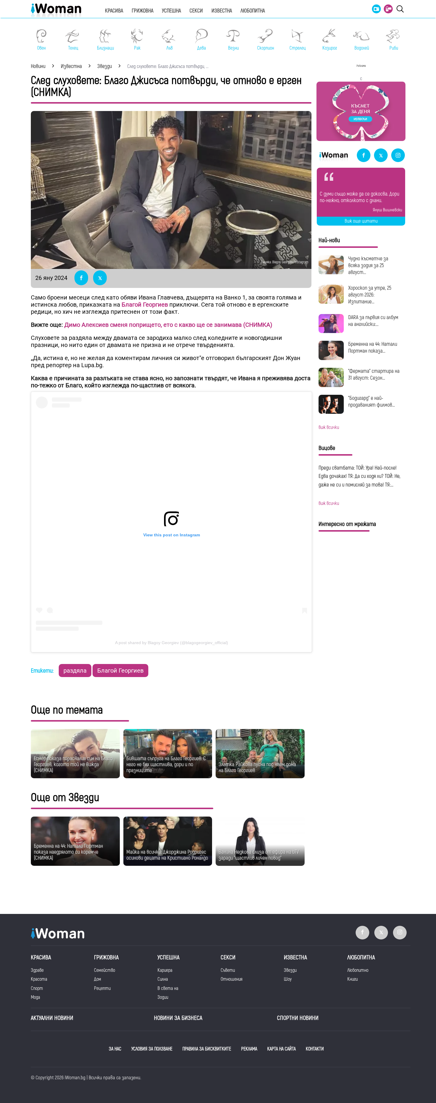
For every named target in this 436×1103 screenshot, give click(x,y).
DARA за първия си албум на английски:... (373, 321)
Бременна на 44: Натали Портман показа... (372, 347)
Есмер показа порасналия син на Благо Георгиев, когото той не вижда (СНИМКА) (73, 764)
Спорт (37, 988)
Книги (352, 979)
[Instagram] (398, 155)
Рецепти (102, 988)
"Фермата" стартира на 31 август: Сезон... (374, 374)
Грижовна (142, 10)
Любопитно (357, 970)
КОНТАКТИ (315, 1049)
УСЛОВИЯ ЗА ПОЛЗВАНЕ (151, 1049)
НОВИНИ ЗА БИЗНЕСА (178, 1018)
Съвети (228, 970)
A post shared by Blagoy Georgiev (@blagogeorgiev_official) (171, 642)
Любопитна (253, 10)
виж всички (329, 427)
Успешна (171, 10)
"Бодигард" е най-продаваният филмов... (371, 401)
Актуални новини (52, 1018)
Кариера (164, 970)
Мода (35, 997)
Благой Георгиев (120, 670)
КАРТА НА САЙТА (281, 1049)
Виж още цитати (361, 221)
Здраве (37, 970)
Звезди (290, 970)
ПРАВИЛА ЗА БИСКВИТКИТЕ (206, 1049)
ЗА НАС (115, 1049)
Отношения (231, 979)
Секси (196, 10)
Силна (162, 979)
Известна (221, 10)
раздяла (75, 670)
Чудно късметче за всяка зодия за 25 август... (368, 265)
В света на (167, 988)
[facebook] (363, 155)
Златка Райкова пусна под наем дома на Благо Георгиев (257, 767)
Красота (39, 979)
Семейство (104, 970)
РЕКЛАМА (249, 1049)
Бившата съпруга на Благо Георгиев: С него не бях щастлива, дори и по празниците (166, 764)
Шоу (288, 979)
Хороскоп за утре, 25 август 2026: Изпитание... (369, 295)
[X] (380, 155)
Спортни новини (298, 1018)
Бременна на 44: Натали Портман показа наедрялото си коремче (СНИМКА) (68, 852)
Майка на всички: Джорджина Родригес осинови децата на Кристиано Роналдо (167, 855)
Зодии (162, 997)
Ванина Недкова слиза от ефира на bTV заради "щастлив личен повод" (259, 855)
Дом (97, 979)
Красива (114, 10)
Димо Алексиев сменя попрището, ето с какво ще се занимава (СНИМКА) (168, 324)
